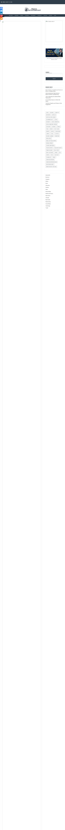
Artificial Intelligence (51, 117)
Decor (47, 183)
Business (47, 177)
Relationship (33, 15)
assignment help (49, 119)
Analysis (57, 112)
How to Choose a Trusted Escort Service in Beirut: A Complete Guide (54, 90)
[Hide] (0, 20)
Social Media (48, 203)
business (48, 121)
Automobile (27, 15)
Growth (47, 131)
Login (55, 15)
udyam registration (50, 159)
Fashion (21, 15)
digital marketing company (51, 124)
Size (60, 152)
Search (47, 72)
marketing (57, 136)
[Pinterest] (1, 16)
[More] (1, 18)
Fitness (58, 126)
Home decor (48, 195)
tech (52, 154)
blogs (56, 119)
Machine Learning (49, 136)
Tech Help (57, 154)
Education (16, 15)
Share (56, 152)
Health (52, 131)
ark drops (48, 114)
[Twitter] (1, 11)
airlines (52, 112)
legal (52, 133)
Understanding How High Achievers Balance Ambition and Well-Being (53, 94)
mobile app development (51, 140)
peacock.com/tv (49, 147)
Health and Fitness (49, 193)
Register (50, 15)
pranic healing (49, 150)
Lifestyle (57, 133)
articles (54, 114)
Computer (48, 179)
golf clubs (56, 129)
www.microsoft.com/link (51, 166)
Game (47, 189)
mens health (48, 138)
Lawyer (47, 133)
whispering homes (50, 164)
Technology (40, 15)
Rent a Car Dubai (49, 152)
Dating (47, 181)
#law (47, 112)
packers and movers (50, 145)
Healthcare (58, 131)
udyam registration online (51, 162)
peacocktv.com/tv (58, 147)
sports (47, 154)
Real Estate (11, 15)
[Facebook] (1, 8)
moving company (49, 143)
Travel (54, 157)
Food (47, 129)
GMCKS (51, 129)
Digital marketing (55, 121)
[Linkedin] (1, 13)
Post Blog (45, 15)
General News (48, 191)
